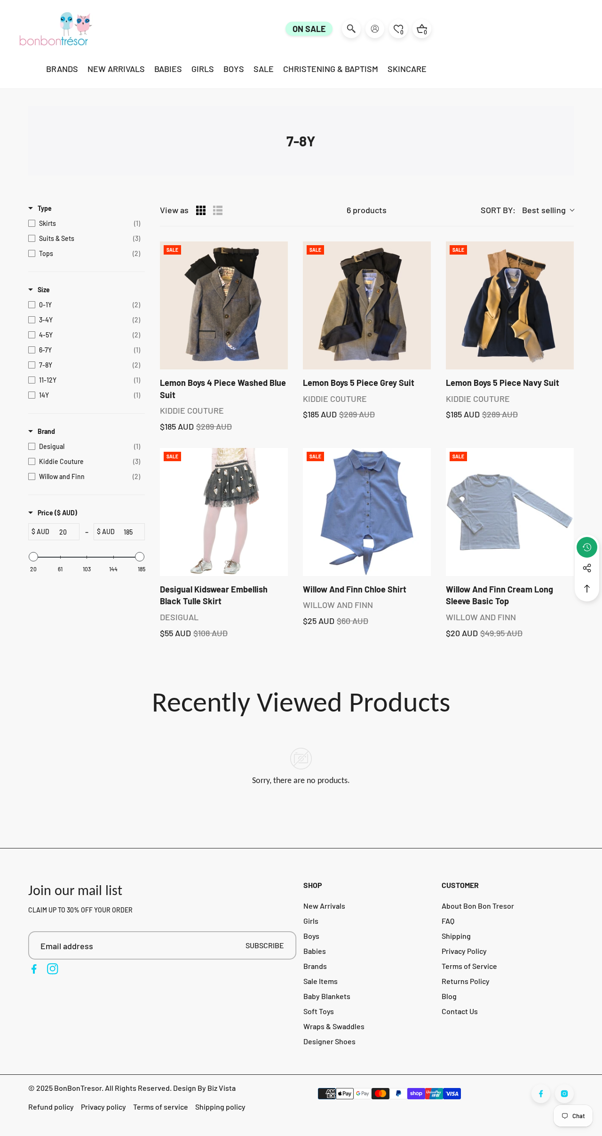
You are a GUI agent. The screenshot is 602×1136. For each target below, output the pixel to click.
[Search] (351, 28)
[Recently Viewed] (587, 547)
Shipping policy (220, 1106)
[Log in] (375, 28)
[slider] (33, 556)
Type (45, 208)
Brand (46, 431)
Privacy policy (103, 1106)
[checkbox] (84, 223)
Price (57, 513)
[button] (587, 588)
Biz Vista (221, 1087)
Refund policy (51, 1106)
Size (44, 290)
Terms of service (160, 1106)
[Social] (587, 568)
